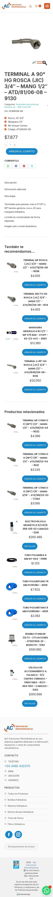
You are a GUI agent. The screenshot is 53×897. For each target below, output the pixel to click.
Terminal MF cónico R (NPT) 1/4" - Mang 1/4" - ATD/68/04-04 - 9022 (35, 426)
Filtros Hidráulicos (16, 824)
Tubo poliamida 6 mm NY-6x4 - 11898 (35, 557)
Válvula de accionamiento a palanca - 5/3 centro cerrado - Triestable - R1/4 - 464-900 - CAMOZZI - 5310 (35, 679)
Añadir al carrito (22, 151)
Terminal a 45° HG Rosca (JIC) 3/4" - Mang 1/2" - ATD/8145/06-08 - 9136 (35, 368)
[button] (46, 890)
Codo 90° (26, 107)
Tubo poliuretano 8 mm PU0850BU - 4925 (35, 609)
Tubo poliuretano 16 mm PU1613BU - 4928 (35, 583)
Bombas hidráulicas (17, 799)
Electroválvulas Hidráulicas (21, 812)
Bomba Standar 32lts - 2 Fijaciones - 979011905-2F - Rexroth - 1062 (35, 639)
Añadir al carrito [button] (35, 285)
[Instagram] (18, 834)
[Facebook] (9, 834)
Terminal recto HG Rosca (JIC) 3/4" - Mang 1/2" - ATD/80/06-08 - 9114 (35, 299)
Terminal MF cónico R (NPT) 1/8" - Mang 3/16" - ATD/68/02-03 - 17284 (35, 493)
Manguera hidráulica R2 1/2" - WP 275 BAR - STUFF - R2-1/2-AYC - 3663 (35, 333)
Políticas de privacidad (28, 890)
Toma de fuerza (15, 818)
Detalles (29, 546)
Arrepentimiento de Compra (22, 847)
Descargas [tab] (9, 196)
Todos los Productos (18, 793)
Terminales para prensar (27, 104)
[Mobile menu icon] (47, 6)
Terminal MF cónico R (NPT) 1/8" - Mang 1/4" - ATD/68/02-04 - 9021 (35, 459)
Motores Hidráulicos (17, 806)
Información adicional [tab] (15, 189)
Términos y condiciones (24, 887)
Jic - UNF (17, 107)
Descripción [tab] (10, 182)
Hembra (8, 107)
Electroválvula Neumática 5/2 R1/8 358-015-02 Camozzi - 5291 (35, 527)
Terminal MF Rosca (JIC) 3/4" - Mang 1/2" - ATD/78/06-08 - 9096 (35, 265)
